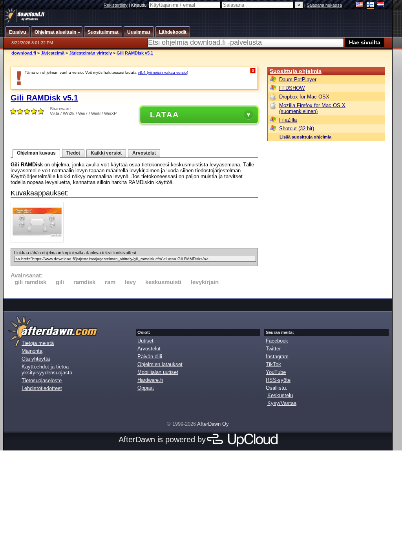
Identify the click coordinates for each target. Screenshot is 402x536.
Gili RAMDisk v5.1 (135, 53)
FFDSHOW (292, 88)
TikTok (273, 364)
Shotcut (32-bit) (296, 128)
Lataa (164, 114)
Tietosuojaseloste (42, 380)
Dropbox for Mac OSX (304, 97)
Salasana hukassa (324, 5)
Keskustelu (280, 395)
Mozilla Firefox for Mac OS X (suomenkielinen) (312, 108)
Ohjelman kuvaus (36, 153)
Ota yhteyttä (36, 359)
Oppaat (145, 388)
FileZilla (288, 120)
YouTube (276, 372)
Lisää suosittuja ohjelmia (305, 137)
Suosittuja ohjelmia (296, 71)
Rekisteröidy (116, 5)
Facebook (277, 341)
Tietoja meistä (38, 343)
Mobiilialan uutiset (157, 372)
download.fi (23, 53)
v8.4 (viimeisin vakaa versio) (163, 72)
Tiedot (73, 153)
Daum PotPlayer (297, 79)
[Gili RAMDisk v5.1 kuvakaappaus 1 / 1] (39, 241)
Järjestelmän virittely (90, 53)
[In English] (360, 5)
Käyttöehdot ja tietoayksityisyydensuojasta (47, 370)
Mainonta (32, 351)
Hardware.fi (150, 380)
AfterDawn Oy (213, 424)
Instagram (277, 356)
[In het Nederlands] (380, 5)
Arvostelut (144, 153)
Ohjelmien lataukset (160, 364)
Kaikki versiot (106, 153)
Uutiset (145, 341)
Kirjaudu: (140, 5)
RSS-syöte (278, 380)
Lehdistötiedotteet (42, 388)
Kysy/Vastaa (281, 403)
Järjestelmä (52, 53)
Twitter (273, 349)
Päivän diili (149, 356)
